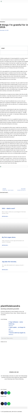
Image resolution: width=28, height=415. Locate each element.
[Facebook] (5, 393)
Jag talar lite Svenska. (9, 261)
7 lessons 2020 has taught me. (17, 332)
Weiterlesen (11, 325)
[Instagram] (2, 393)
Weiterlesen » (5, 216)
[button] (14, 19)
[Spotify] (8, 393)
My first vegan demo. (9, 237)
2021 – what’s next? (8, 208)
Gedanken (2, 21)
